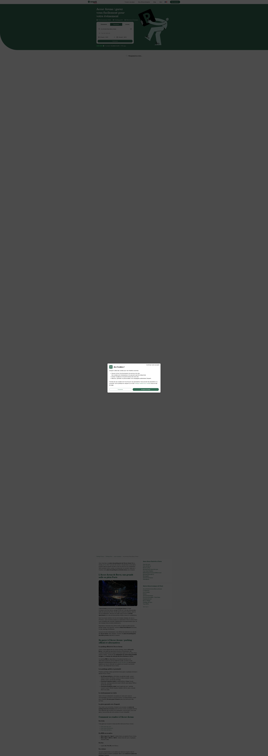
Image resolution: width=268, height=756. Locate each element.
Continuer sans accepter (153, 364)
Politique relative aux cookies (142, 383)
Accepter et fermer (145, 389)
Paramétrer (120, 389)
